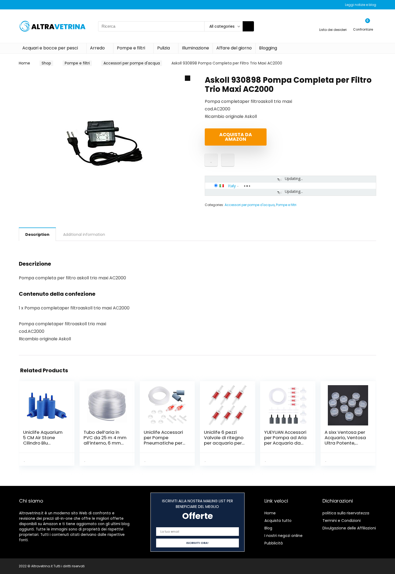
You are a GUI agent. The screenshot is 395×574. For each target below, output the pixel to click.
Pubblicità (273, 543)
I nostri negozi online (283, 535)
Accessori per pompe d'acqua (131, 63)
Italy (232, 185)
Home (24, 63)
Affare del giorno (234, 48)
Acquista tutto (278, 520)
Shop (46, 63)
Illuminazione (195, 48)
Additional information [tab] (84, 234)
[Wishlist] (333, 23)
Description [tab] (37, 234)
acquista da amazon (235, 136)
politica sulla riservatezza (345, 513)
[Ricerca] (248, 26)
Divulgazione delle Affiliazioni (349, 528)
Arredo (97, 48)
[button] (187, 78)
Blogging (268, 48)
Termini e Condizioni (341, 520)
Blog (268, 528)
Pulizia (163, 48)
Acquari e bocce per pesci (50, 48)
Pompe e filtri (131, 48)
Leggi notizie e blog (360, 4)
